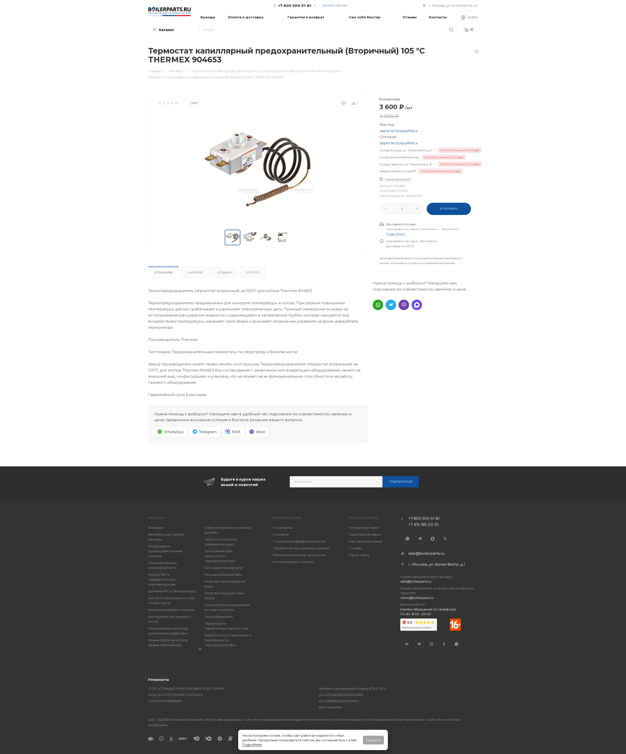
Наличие (195, 272)
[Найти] (451, 29)
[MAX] (417, 305)
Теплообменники (218, 617)
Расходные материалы (223, 568)
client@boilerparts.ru (417, 598)
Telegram (420, 538)
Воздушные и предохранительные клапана (165, 551)
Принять (373, 740)
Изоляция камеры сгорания (171, 610)
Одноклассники (444, 644)
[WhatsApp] (378, 305)
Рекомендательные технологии (299, 555)
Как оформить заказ (365, 541)
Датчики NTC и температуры (171, 591)
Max (432, 538)
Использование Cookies (293, 562)
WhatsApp (407, 538)
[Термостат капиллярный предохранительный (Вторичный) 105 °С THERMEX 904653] (258, 169)
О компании (283, 527)
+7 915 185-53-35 (423, 524)
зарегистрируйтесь (399, 130)
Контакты (281, 534)
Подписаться (401, 481)
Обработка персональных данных (301, 548)
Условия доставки (364, 527)
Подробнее (252, 744)
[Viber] (404, 305)
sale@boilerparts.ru (426, 553)
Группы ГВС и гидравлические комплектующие (162, 579)
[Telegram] (391, 305)
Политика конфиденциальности (299, 541)
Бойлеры (155, 527)
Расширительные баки (223, 574)
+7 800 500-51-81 (294, 5)
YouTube (431, 644)
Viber (445, 538)
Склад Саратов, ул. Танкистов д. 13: (406, 164)
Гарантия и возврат (365, 534)
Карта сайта (359, 555)
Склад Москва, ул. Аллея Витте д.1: (406, 150)
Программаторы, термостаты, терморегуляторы (219, 556)
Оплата (253, 272)
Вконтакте (406, 644)
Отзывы (225, 272)
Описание (163, 272)
